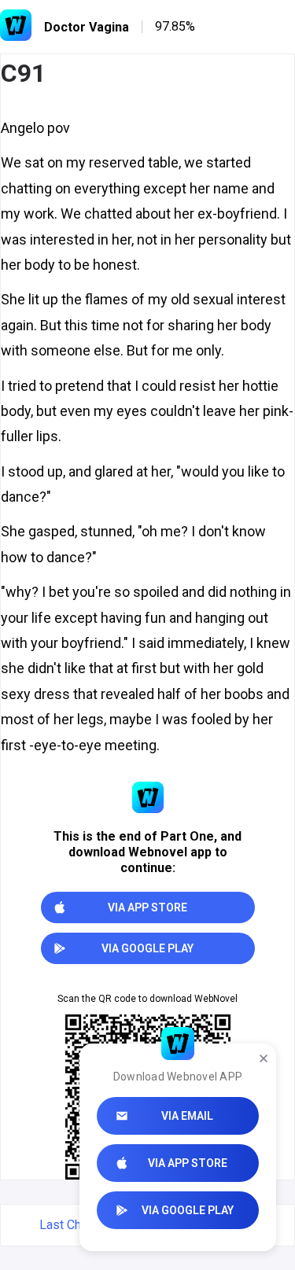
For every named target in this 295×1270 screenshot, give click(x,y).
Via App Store (187, 1163)
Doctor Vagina (86, 27)
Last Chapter (74, 1224)
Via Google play (188, 1210)
